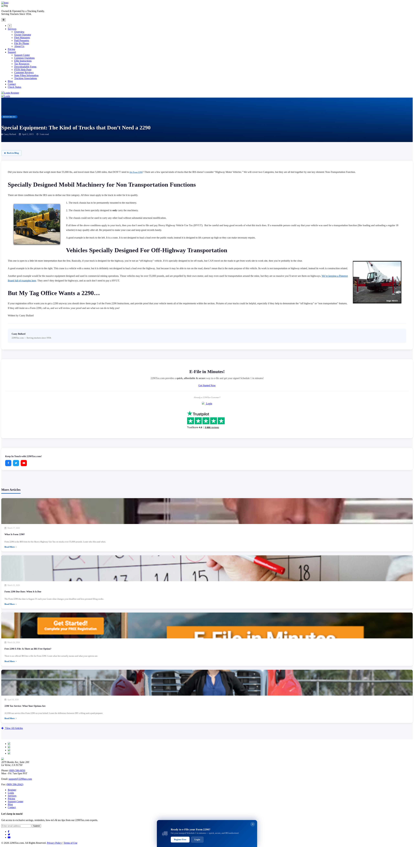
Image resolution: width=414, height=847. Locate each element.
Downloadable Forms (25, 66)
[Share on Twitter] (16, 463)
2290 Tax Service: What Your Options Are (25, 706)
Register (15, 92)
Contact (12, 84)
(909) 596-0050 (17, 770)
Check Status (14, 87)
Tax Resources (21, 63)
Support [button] (12, 52)
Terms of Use (70, 843)
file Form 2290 (136, 172)
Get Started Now (207, 385)
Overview (19, 31)
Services (12, 795)
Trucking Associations (25, 78)
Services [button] (12, 28)
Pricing (11, 49)
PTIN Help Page (22, 69)
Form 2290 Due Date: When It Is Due (23, 591)
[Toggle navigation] (3, 19)
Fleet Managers (22, 37)
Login (7, 92)
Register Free (180, 839)
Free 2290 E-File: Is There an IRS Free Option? (28, 649)
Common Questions (24, 58)
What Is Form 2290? (15, 534)
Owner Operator (22, 34)
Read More (10, 547)
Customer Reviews (24, 72)
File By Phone (21, 43)
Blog (10, 81)
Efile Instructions (23, 60)
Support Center (22, 55)
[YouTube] (24, 463)
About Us (19, 46)
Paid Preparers (21, 40)
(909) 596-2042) (14, 784)
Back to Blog (13, 153)
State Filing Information (26, 75)
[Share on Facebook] (8, 463)
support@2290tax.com (20, 779)
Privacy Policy (54, 843)
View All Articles (14, 728)
